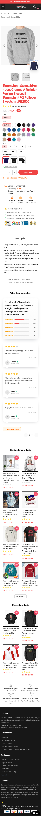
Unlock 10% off (4, 806)
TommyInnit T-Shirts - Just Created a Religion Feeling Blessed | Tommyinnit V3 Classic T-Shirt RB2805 (30, 549)
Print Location (7, 155)
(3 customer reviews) (19, 106)
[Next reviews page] (36, 435)
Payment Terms (7, 763)
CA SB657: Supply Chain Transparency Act (16, 749)
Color (4, 121)
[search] (34, 6)
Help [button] (37, 813)
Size (4, 143)
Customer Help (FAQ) (9, 772)
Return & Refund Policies (10, 766)
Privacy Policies (7, 743)
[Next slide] (36, 45)
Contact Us (5, 769)
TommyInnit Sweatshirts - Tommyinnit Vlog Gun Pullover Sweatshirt (11, 665)
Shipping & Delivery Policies (11, 759)
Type (4, 114)
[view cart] (38, 6)
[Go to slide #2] (26, 77)
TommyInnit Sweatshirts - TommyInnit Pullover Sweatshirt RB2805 (11, 547)
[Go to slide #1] (15, 77)
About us (5, 737)
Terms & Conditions (8, 740)
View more (20, 596)
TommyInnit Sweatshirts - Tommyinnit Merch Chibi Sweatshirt (11, 631)
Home (3, 14)
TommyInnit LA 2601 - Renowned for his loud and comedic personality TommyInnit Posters (11, 478)
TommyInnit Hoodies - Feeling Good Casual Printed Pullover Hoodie (30, 583)
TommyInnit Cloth (15, 14)
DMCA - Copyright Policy (10, 746)
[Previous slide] (4, 45)
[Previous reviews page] (26, 435)
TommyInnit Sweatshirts (10, 17)
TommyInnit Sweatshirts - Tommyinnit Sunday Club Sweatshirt (11, 583)
